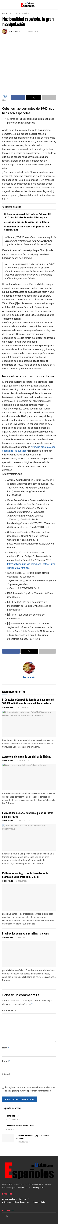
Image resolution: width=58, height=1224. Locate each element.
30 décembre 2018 (13, 1119)
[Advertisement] (29, 64)
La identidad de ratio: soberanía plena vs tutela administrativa (27, 228)
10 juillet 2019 (24, 1142)
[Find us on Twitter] (7, 1216)
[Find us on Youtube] (14, 1216)
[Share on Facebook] (18, 97)
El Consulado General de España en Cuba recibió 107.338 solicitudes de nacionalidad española (27, 216)
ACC (10, 1184)
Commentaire (10, 1010)
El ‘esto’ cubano (11, 1115)
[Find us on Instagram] (11, 1216)
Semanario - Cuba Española (32, 1187)
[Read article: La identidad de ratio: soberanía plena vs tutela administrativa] (29, 837)
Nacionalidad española (19, 13)
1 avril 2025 (20, 761)
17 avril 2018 (11, 1129)
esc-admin (8, 707)
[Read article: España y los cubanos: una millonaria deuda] (29, 954)
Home (4, 13)
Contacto (22, 1199)
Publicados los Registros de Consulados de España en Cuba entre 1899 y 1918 (25, 875)
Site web (6, 1074)
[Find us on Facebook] (3, 1216)
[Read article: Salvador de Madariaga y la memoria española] (8, 1138)
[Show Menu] (3, 4)
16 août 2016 (32, 31)
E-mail (6, 1061)
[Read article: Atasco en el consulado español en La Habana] (29, 777)
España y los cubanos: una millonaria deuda (25, 933)
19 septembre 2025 (22, 707)
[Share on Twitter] (33, 97)
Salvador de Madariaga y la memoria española (32, 1137)
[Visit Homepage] (29, 4)
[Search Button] (54, 4)
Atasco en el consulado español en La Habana (26, 221)
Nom (5, 1047)
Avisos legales (8, 1199)
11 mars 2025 (20, 821)
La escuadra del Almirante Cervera (20, 1125)
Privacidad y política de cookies (15, 1202)
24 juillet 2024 (21, 881)
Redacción (16, 31)
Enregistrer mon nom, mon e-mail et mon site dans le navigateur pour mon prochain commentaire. (30, 1089)
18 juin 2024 (20, 938)
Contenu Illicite (39, 1202)
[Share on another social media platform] (49, 97)
